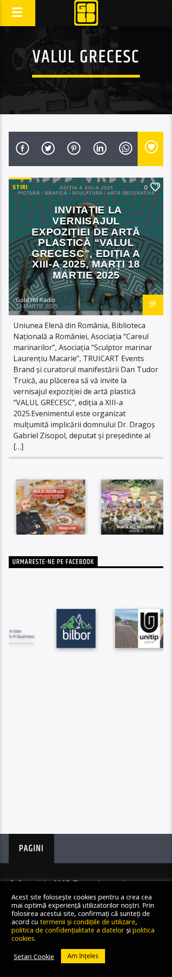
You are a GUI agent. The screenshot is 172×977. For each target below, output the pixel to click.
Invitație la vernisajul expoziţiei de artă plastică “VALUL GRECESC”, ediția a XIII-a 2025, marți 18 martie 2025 (86, 242)
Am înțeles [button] (83, 955)
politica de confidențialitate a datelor (67, 929)
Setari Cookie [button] (34, 956)
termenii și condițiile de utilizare (87, 921)
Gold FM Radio (35, 300)
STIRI (20, 187)
